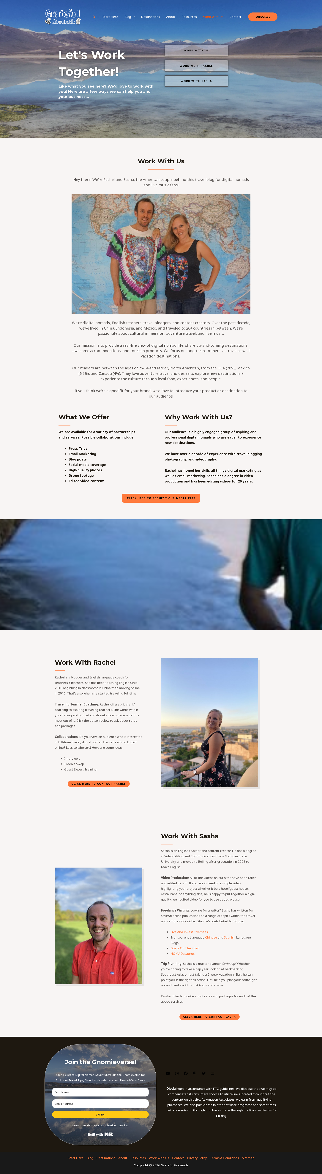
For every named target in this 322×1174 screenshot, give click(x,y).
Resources (189, 17)
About (170, 17)
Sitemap (248, 1158)
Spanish (229, 937)
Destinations (150, 17)
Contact (235, 17)
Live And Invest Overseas (189, 932)
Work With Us (213, 17)
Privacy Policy (197, 1158)
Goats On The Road (185, 948)
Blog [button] (127, 17)
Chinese (211, 937)
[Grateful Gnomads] (63, 16)
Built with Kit (100, 1134)
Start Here (110, 17)
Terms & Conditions (224, 1158)
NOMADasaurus (183, 953)
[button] (94, 16)
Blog (90, 1158)
